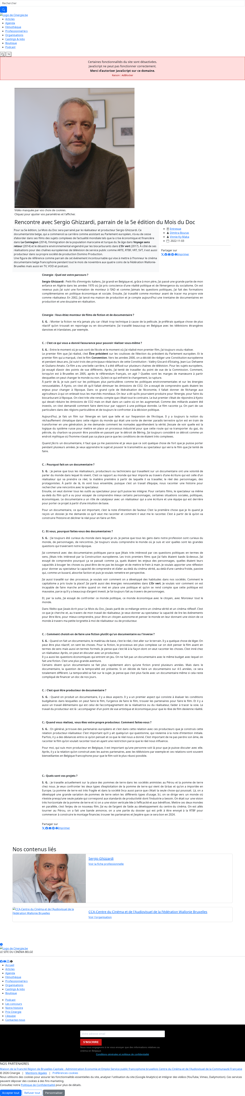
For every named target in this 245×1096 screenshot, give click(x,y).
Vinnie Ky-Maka (179, 237)
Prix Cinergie (13, 1012)
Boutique (11, 43)
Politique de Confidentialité (38, 1085)
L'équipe (10, 1016)
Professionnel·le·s (16, 31)
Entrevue (175, 229)
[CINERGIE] (14, 15)
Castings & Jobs (15, 39)
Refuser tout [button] (32, 1093)
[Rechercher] (3, 9)
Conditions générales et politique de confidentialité (122, 1054)
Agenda (10, 23)
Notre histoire (14, 1008)
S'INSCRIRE (91, 1042)
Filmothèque (13, 27)
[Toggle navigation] (2, 54)
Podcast (10, 47)
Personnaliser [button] (54, 1093)
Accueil (9, 965)
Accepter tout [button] (10, 1093)
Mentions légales (36, 1073)
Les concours (13, 1004)
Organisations (14, 35)
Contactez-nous (15, 1020)
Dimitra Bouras (179, 233)
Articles (10, 19)
